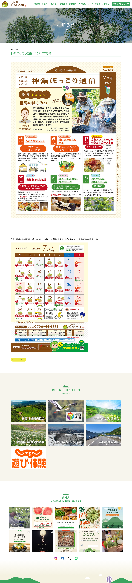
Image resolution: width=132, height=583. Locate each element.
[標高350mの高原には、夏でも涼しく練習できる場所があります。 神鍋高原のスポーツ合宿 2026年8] (112, 517)
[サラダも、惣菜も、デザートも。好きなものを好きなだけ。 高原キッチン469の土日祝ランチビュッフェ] (66, 517)
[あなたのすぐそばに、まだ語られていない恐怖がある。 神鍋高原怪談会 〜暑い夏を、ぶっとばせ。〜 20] (42, 541)
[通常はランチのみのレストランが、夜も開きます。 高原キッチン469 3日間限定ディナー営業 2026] (19, 541)
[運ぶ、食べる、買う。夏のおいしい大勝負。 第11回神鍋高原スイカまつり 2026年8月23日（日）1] (42, 517)
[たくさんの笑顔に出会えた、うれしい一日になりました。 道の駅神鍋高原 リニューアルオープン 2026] (66, 541)
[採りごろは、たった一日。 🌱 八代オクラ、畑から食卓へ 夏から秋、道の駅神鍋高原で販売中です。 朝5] (19, 517)
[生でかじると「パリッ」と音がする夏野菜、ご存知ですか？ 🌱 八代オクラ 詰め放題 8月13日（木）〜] (89, 517)
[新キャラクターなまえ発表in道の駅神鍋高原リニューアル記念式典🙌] (112, 541)
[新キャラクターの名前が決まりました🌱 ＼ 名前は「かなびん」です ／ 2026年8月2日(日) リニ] (89, 541)
